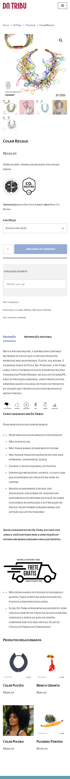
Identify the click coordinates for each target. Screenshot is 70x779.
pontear (22, 317)
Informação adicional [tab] (38, 336)
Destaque (37, 310)
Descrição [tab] (9, 336)
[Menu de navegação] (62, 5)
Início (6, 25)
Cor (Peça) (9, 220)
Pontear (30, 25)
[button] (60, 40)
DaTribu (17, 25)
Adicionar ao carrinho (40, 249)
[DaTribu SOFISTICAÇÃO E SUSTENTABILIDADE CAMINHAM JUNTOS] (14, 6)
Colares (19, 310)
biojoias (12, 317)
